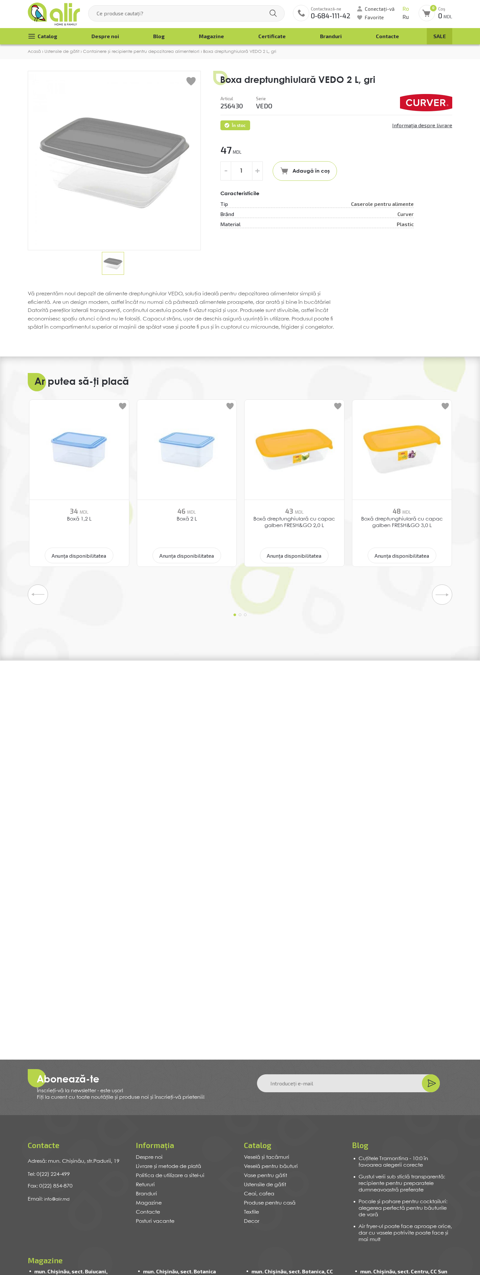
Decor (251, 1221)
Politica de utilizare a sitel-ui (170, 1175)
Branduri (331, 36)
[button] (234, 615)
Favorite (374, 17)
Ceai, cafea (259, 1193)
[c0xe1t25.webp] (426, 102)
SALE (439, 36)
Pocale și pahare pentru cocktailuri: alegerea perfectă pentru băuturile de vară (403, 1208)
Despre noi (105, 36)
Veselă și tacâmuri (266, 1157)
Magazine (211, 36)
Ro (406, 9)
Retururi (145, 1184)
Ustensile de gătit (265, 1184)
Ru (406, 17)
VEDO (264, 106)
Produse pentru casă (270, 1203)
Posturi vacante (155, 1221)
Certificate (272, 36)
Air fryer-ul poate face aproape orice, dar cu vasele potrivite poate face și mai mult (405, 1233)
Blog (159, 36)
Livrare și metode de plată (168, 1166)
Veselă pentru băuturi (271, 1166)
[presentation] (38, 594)
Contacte (387, 36)
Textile (251, 1212)
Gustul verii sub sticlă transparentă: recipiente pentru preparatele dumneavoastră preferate (402, 1183)
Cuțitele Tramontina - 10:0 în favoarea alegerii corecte (393, 1162)
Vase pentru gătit (265, 1175)
